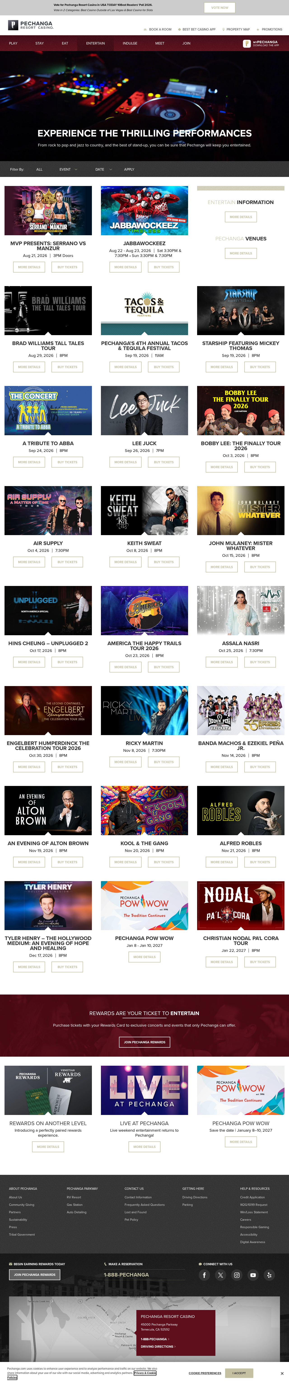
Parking (187, 1204)
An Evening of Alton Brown (48, 843)
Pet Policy (131, 1219)
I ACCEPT (239, 1373)
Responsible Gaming (254, 1227)
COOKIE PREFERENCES (205, 1373)
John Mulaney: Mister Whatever (241, 545)
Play (13, 43)
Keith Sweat (144, 543)
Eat (65, 43)
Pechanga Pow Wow (144, 938)
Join (186, 43)
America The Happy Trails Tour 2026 (144, 645)
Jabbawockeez (144, 243)
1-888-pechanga (126, 1275)
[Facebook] (204, 1275)
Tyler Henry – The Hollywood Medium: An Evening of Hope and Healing (48, 943)
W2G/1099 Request (253, 1204)
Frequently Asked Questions (145, 1204)
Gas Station (75, 1204)
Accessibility (248, 1234)
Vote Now (219, 7)
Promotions (271, 29)
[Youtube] (253, 1275)
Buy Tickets (67, 267)
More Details (29, 267)
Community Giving (21, 1204)
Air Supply (48, 543)
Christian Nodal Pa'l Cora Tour (241, 940)
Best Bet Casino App (199, 29)
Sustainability (18, 1219)
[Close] (282, 1373)
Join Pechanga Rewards (34, 1274)
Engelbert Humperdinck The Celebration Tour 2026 (48, 745)
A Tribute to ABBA (48, 443)
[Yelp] (269, 1275)
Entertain (95, 43)
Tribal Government (22, 1234)
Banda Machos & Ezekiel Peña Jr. (241, 745)
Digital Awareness (252, 1242)
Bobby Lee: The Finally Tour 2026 (241, 445)
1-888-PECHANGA (154, 1339)
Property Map (238, 29)
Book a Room (159, 29)
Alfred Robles (241, 843)
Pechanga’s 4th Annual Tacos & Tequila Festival (144, 345)
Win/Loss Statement (254, 1212)
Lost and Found (136, 1212)
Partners (15, 1212)
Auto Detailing (76, 1212)
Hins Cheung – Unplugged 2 (48, 643)
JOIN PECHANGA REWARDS (144, 1042)
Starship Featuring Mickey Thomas (240, 345)
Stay (39, 43)
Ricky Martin (144, 743)
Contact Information (138, 1197)
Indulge (130, 43)
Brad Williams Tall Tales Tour (48, 345)
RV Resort (74, 1197)
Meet (159, 43)
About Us (15, 1197)
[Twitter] (220, 1275)
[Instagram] (236, 1275)
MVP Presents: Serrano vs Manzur (48, 245)
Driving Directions (194, 1197)
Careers (245, 1219)
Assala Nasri (240, 643)
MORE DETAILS (241, 217)
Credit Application (252, 1197)
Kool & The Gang (144, 843)
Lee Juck (144, 443)
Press (13, 1227)
